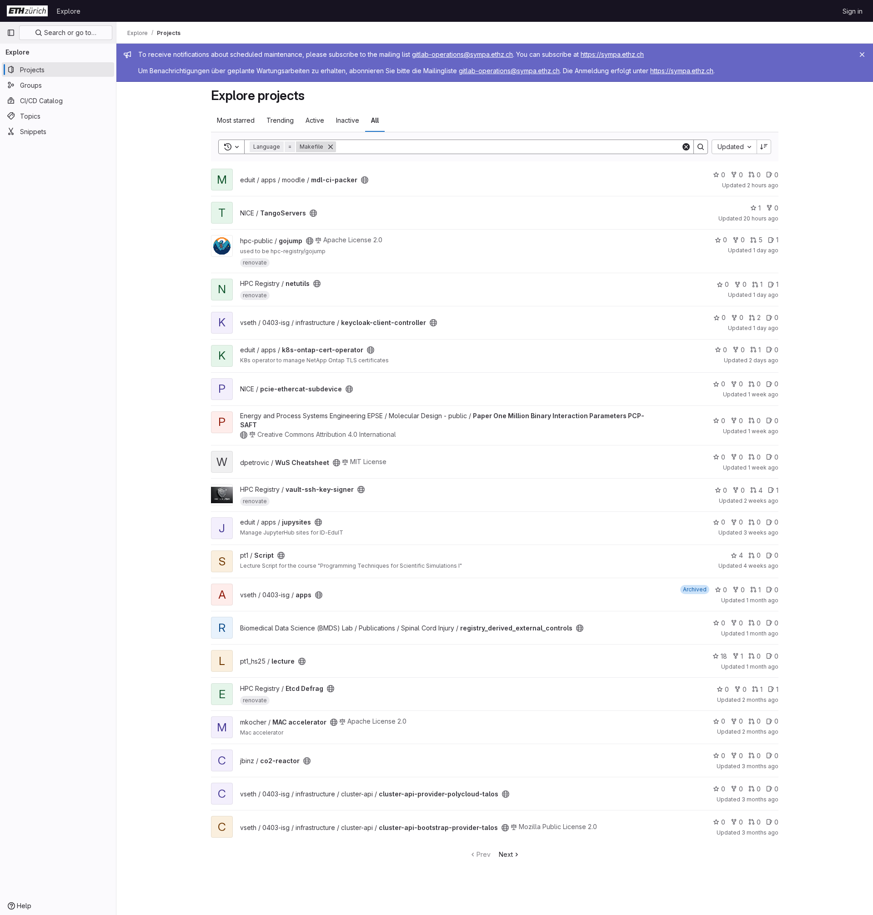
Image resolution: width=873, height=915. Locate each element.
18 (724, 656)
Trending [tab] (280, 120)
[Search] (700, 147)
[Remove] (330, 146)
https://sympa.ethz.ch (612, 54)
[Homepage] (27, 11)
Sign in (853, 11)
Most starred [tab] (236, 120)
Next (506, 854)
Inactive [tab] (347, 120)
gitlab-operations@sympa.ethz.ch (462, 54)
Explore (68, 11)
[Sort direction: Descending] (764, 147)
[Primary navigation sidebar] (11, 32)
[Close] (862, 54)
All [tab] (375, 120)
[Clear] (686, 146)
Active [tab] (315, 120)
